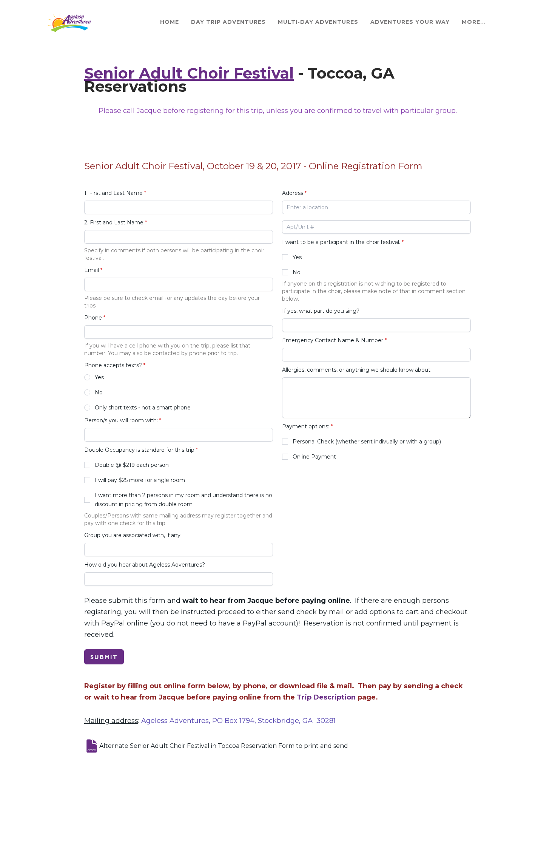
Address (292, 193)
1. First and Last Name (113, 193)
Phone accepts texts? (113, 365)
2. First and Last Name (113, 222)
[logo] (68, 22)
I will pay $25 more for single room (140, 480)
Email (91, 270)
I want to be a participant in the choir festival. (341, 242)
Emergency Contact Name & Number (332, 340)
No (99, 392)
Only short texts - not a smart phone (143, 407)
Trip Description (326, 697)
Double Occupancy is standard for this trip (139, 449)
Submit (104, 656)
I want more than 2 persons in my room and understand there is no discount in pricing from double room (183, 500)
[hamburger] (101, 18)
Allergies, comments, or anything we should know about (356, 369)
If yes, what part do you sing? (320, 310)
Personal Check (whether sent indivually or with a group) (367, 441)
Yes (99, 377)
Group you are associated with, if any (132, 535)
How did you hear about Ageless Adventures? (144, 564)
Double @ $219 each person (132, 465)
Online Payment (314, 456)
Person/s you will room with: (121, 420)
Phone (93, 317)
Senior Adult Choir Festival (189, 73)
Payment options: (305, 426)
